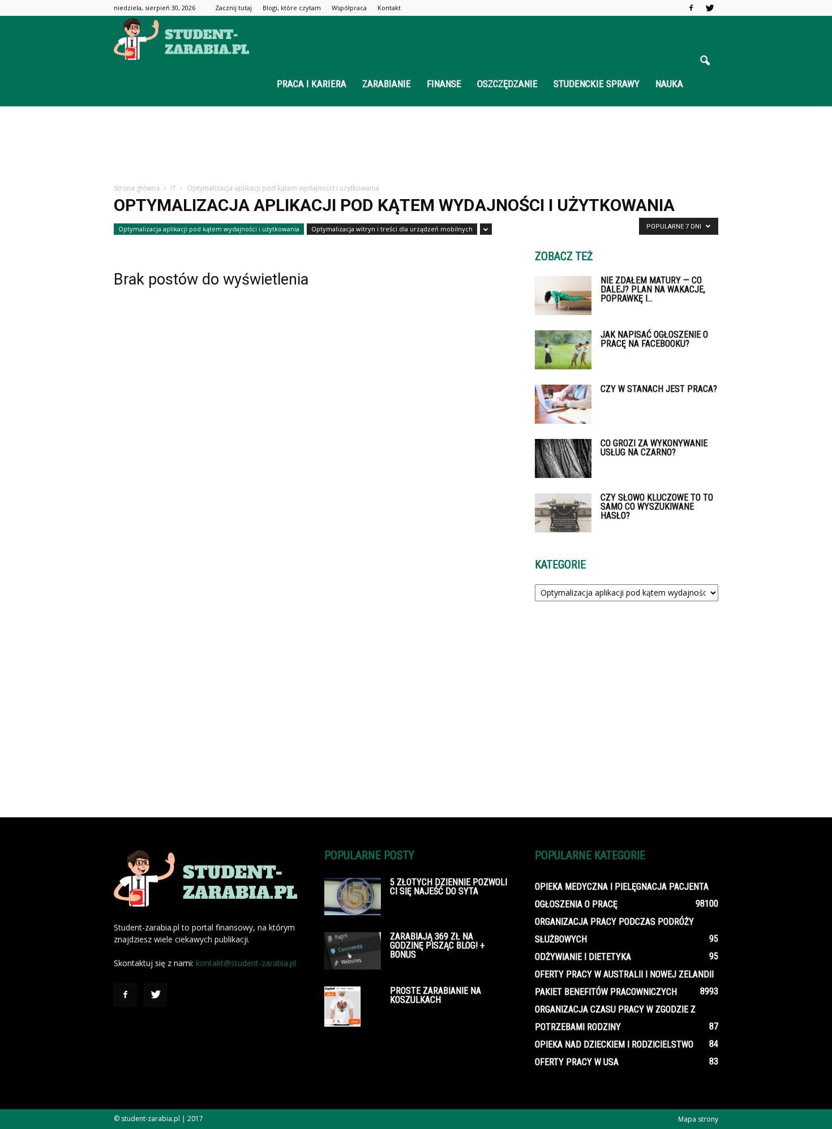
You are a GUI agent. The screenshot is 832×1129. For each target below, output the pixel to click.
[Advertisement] (416, 145)
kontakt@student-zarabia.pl (246, 963)
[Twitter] (709, 8)
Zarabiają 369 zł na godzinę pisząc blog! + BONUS (437, 945)
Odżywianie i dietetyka (583, 956)
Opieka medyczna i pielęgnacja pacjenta (622, 886)
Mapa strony (698, 1119)
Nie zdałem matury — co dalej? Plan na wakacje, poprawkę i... (653, 289)
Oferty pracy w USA (577, 1062)
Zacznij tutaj (233, 7)
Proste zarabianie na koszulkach (435, 995)
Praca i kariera (311, 83)
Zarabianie (386, 83)
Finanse (444, 83)
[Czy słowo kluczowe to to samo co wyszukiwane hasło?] (563, 512)
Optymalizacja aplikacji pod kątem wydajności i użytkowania (208, 229)
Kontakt (389, 7)
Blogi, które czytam (292, 7)
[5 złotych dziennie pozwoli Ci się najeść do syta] (352, 896)
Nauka (669, 83)
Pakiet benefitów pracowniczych (606, 991)
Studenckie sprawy (597, 83)
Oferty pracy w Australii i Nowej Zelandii (624, 974)
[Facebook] (691, 8)
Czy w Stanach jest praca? (659, 388)
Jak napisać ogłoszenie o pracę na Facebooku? (654, 339)
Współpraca (349, 7)
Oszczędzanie (507, 83)
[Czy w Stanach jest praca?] (563, 404)
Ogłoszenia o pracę (576, 904)
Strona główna (137, 188)
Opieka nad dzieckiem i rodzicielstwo (614, 1044)
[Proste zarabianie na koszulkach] (342, 1006)
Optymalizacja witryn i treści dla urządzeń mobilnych (392, 229)
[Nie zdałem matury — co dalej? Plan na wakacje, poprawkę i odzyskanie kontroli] (563, 295)
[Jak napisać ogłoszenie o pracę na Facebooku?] (563, 349)
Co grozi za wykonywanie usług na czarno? (654, 448)
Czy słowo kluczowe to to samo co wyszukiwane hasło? (657, 506)
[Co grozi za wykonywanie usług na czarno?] (563, 458)
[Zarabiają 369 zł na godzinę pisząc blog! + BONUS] (352, 950)
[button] (704, 61)
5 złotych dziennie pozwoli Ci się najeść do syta (448, 887)
